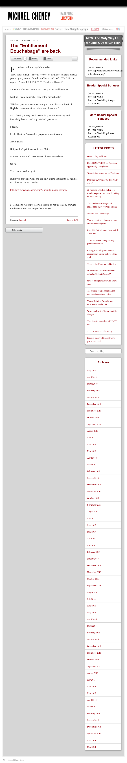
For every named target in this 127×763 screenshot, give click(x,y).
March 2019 (92, 383)
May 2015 (91, 693)
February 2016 (93, 632)
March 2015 (92, 706)
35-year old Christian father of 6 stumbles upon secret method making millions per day (103, 193)
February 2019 (93, 390)
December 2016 (94, 565)
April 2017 (92, 538)
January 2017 (93, 558)
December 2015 (94, 646)
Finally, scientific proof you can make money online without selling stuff (102, 254)
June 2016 (91, 605)
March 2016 (92, 625)
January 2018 (93, 477)
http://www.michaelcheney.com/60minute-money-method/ (38, 189)
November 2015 (94, 652)
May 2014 (91, 746)
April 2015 (92, 699)
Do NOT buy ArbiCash (97, 156)
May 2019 (91, 370)
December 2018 (94, 404)
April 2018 (92, 457)
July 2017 (91, 518)
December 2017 (94, 484)
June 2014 (91, 740)
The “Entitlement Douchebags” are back (35, 48)
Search (87, 351)
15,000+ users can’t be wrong (99, 331)
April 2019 (92, 377)
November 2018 (94, 410)
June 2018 (91, 444)
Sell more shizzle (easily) (98, 213)
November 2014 (94, 733)
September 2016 (94, 585)
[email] (74, 58)
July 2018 (91, 437)
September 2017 (94, 504)
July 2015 (91, 679)
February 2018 (93, 471)
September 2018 (94, 424)
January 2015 (93, 720)
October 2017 (93, 498)
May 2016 (91, 612)
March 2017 (92, 545)
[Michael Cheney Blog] (46, 16)
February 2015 (93, 713)
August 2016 (92, 592)
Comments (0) (72, 220)
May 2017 (91, 531)
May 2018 (91, 450)
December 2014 (94, 726)
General (22, 220)
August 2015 (92, 672)
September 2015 (94, 666)
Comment (17, 58)
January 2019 (93, 397)
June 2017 (91, 525)
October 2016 (93, 578)
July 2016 (91, 598)
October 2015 (93, 659)
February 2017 (93, 551)
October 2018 (93, 417)
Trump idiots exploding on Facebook (103, 172)
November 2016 (94, 572)
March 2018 (92, 464)
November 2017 (94, 491)
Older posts (14, 231)
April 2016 (92, 619)
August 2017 (92, 511)
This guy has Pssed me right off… (101, 263)
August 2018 (92, 430)
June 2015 (91, 686)
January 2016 (93, 639)
